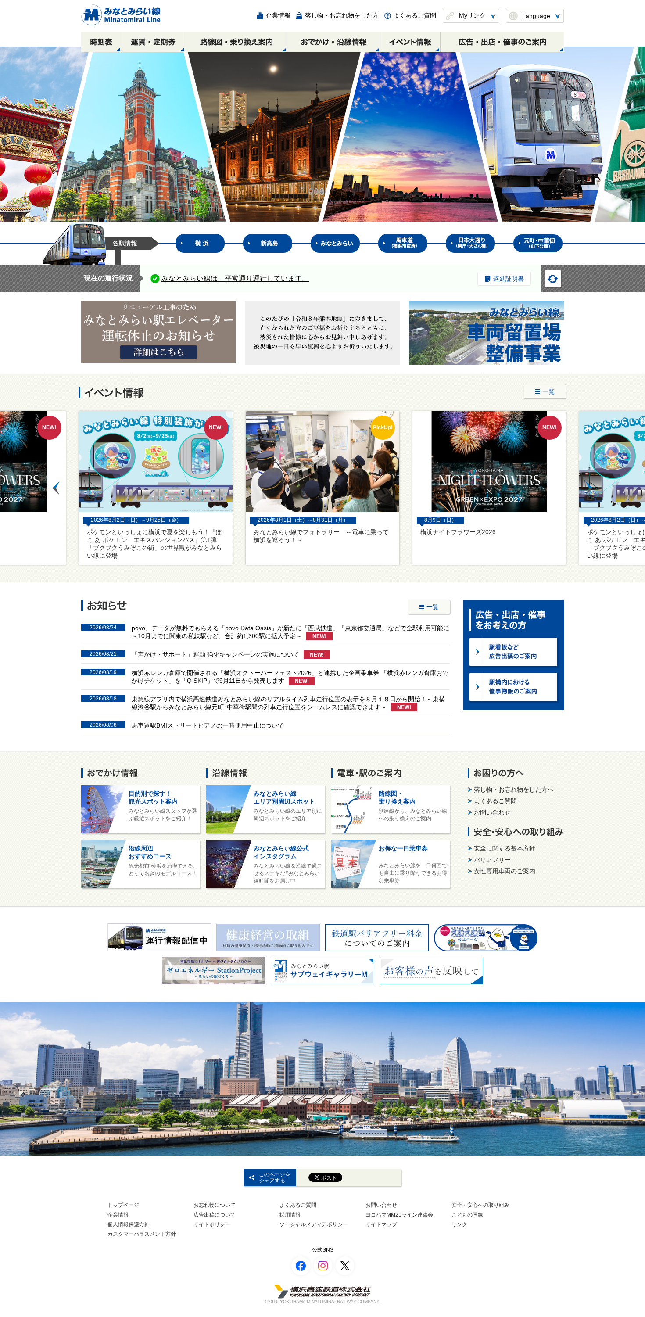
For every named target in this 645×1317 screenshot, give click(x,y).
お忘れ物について (215, 1205)
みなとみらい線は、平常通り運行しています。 (235, 278)
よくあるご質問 (298, 1205)
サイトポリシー (212, 1224)
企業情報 (118, 1215)
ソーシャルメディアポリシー (314, 1224)
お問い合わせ (381, 1205)
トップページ (123, 1205)
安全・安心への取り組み (480, 1205)
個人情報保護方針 (129, 1224)
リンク (459, 1224)
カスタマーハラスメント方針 (142, 1234)
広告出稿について (215, 1215)
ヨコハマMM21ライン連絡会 (399, 1215)
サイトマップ (381, 1224)
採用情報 (290, 1215)
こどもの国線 (467, 1215)
